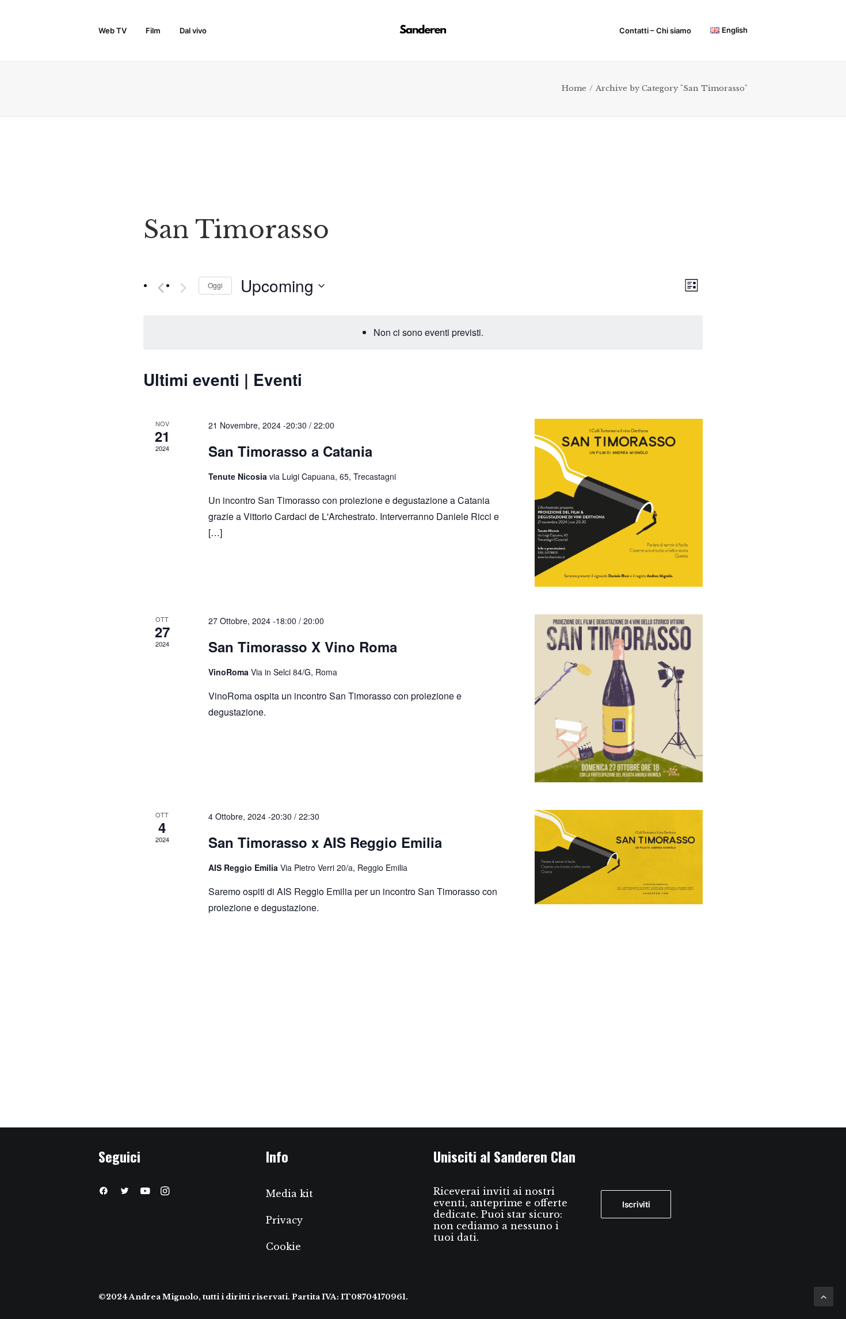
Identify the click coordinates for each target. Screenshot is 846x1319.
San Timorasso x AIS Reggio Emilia (325, 842)
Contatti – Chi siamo (655, 30)
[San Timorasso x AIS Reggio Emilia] (619, 857)
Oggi (215, 285)
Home (574, 88)
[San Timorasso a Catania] (619, 503)
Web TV (112, 30)
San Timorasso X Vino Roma (302, 646)
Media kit (289, 1193)
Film (153, 30)
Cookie (283, 1246)
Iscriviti (636, 1204)
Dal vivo (193, 30)
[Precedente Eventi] (160, 288)
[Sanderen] (423, 31)
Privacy (284, 1220)
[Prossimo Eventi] (183, 288)
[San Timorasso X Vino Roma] (619, 698)
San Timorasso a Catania (290, 451)
